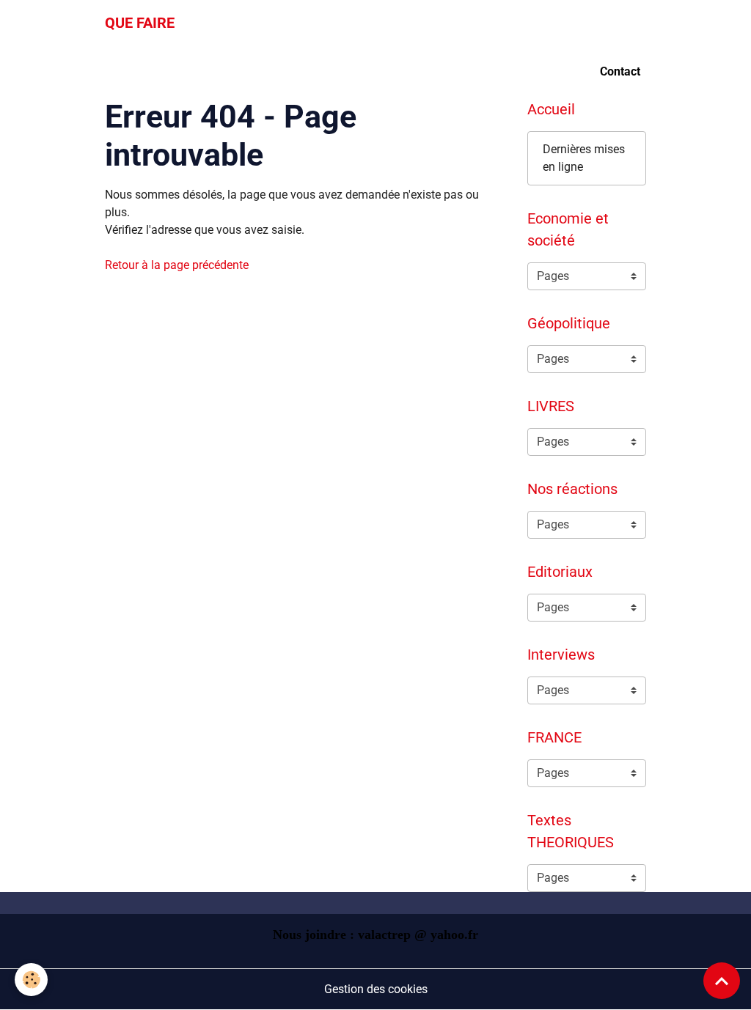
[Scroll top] (721, 980)
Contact (620, 71)
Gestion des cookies (376, 989)
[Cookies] (31, 979)
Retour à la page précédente (177, 265)
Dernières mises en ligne (584, 158)
